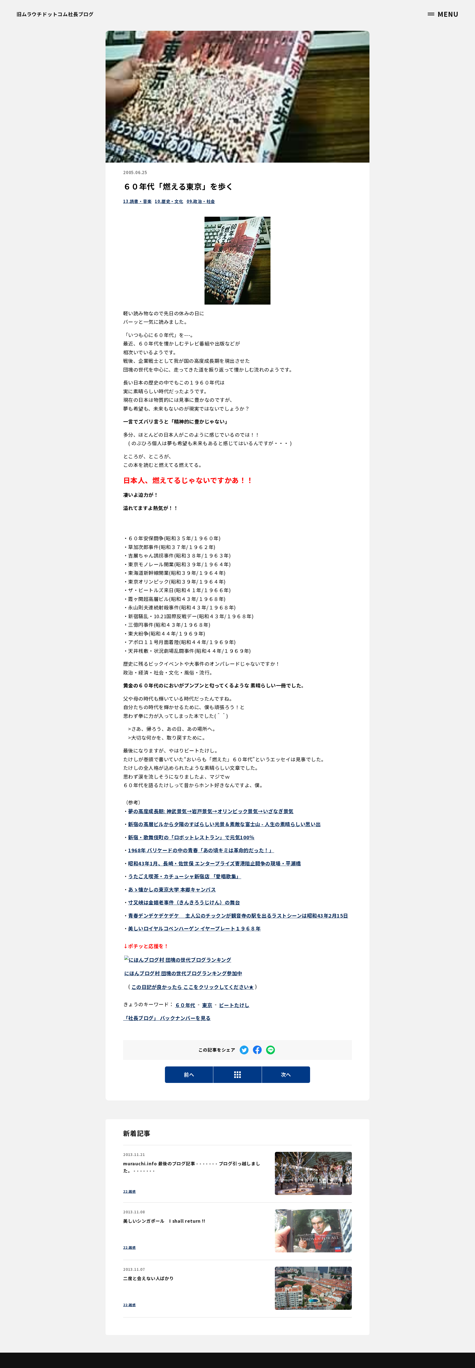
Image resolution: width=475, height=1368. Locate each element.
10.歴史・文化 (169, 201)
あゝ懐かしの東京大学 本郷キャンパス (172, 889)
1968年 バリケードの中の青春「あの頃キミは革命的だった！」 (201, 850)
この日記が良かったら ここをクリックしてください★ (192, 986)
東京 (207, 1004)
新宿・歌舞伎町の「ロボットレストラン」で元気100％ (191, 837)
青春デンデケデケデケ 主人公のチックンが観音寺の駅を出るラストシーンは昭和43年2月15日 (238, 915)
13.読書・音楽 (137, 201)
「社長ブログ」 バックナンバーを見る (167, 1017)
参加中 (183, 973)
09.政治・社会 (201, 201)
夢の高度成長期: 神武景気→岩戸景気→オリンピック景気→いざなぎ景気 (210, 811)
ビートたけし (234, 1004)
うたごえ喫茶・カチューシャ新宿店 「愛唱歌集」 (184, 876)
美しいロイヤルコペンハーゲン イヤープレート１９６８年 (194, 928)
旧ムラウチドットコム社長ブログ (55, 14)
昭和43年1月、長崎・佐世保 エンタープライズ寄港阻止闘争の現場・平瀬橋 (214, 863)
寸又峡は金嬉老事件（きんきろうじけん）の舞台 (184, 902)
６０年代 (185, 1004)
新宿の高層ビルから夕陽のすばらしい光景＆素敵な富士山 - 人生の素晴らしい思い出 (224, 824)
